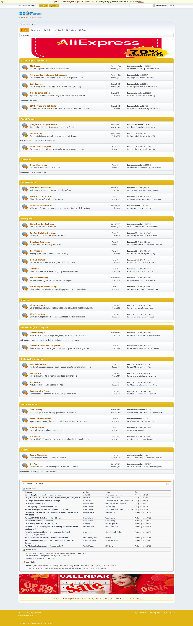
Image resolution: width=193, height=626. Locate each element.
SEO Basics (35, 66)
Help (135, 613)
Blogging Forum (37, 305)
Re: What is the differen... (136, 385)
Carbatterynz (154, 271)
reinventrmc (153, 227)
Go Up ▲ (172, 613)
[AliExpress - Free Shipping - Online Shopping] (96, 57)
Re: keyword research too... (137, 108)
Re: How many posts (134, 308)
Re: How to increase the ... (136, 149)
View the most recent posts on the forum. (40, 558)
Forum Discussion (38, 455)
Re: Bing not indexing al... (136, 136)
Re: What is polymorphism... (137, 394)
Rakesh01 (151, 136)
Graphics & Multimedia (38, 340)
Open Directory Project (38, 172)
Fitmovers (153, 262)
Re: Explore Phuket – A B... (136, 467)
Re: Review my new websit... (137, 348)
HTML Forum (65, 340)
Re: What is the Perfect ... (136, 127)
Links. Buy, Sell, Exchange (42, 224)
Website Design (37, 332)
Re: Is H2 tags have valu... (136, 95)
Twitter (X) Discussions (41, 196)
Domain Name (37, 427)
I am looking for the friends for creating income (43, 495)
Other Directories (38, 165)
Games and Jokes (50, 471)
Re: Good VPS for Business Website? (39, 521)
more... (141, 1)
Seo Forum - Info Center (33, 484)
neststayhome (156, 168)
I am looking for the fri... (136, 208)
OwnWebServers (157, 412)
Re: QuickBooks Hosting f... (137, 458)
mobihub (153, 421)
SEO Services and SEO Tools (43, 105)
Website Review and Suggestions (45, 345)
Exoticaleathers (155, 199)
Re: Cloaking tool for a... (135, 236)
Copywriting (36, 250)
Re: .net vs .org (132, 430)
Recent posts (30, 489)
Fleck (149, 367)
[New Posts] (25, 67)
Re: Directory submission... (137, 245)
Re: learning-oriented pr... (136, 376)
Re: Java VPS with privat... (136, 367)
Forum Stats (30, 550)
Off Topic (34, 464)
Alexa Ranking (50, 141)
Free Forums (29, 615)
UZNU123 (152, 78)
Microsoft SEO (36, 133)
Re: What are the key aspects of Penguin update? (44, 546)
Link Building (36, 83)
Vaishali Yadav (154, 69)
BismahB (153, 394)
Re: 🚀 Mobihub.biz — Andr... (137, 421)
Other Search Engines (40, 146)
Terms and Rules (161, 613)
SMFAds (20, 615)
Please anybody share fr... (136, 87)
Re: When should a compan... (137, 168)
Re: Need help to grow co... (137, 271)
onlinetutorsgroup (155, 467)
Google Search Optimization (43, 124)
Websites (34, 268)
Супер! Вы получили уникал (53, 568)
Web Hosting (36, 409)
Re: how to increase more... (137, 199)
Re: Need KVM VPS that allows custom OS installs (44, 518)
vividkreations (154, 190)
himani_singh (151, 253)
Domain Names (37, 259)
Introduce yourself (36, 471)
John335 (143, 430)
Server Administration (40, 418)
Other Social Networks (41, 205)
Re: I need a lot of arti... (135, 253)
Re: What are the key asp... (136, 69)
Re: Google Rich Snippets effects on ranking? (42, 501)
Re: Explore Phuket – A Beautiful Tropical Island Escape (46, 537)
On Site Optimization (40, 92)
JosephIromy (69, 568)
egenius (152, 439)
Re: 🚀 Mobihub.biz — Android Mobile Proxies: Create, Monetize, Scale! (52, 498)
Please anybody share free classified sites (41, 506)
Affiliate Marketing (39, 277)
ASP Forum (35, 382)
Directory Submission (40, 242)
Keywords (33, 100)
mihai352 (150, 208)
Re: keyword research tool (35, 504)
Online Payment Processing (43, 286)
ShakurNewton (154, 335)
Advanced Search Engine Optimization (48, 75)
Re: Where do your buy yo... (137, 439)
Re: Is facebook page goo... (137, 190)
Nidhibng (151, 95)
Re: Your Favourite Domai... (137, 262)
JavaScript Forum (38, 364)
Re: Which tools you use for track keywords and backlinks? (47, 509)
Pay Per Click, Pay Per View (43, 233)
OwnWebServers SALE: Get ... (137, 412)
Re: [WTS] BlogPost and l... (136, 227)
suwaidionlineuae (155, 245)
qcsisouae (154, 289)
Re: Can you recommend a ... (137, 289)
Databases (35, 436)
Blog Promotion (37, 314)
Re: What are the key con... (136, 335)
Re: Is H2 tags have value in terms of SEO (41, 524)
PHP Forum (35, 373)
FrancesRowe (88, 518)
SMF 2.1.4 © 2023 (23, 613)
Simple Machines (35, 613)
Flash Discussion (54, 340)
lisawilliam (81, 553)
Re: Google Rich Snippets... (136, 78)
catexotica (151, 127)
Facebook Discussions (40, 187)
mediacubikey (153, 87)
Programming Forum (40, 391)
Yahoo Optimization (37, 141)
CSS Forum (75, 340)
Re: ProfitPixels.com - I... (136, 280)
